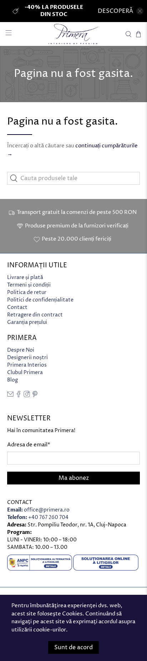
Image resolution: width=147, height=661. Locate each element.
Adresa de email (28, 444)
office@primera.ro (38, 510)
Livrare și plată (25, 277)
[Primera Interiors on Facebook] (18, 395)
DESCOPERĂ (115, 11)
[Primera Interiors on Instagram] (27, 395)
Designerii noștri (27, 357)
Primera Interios (27, 365)
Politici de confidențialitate (40, 300)
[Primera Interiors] (73, 34)
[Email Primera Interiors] (10, 395)
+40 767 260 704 (38, 517)
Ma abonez (74, 478)
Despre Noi (20, 350)
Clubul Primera (25, 372)
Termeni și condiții (29, 285)
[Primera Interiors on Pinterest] (35, 395)
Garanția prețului (27, 322)
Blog (12, 380)
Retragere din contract (35, 314)
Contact (17, 307)
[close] (139, 11)
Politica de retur (26, 292)
